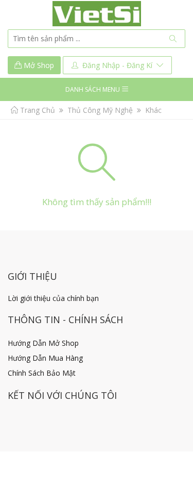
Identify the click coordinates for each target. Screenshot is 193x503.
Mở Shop (38, 65)
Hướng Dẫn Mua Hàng (45, 358)
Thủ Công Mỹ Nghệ (100, 110)
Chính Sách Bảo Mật (42, 373)
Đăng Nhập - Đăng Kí (117, 65)
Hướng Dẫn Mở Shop (43, 343)
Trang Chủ (36, 110)
